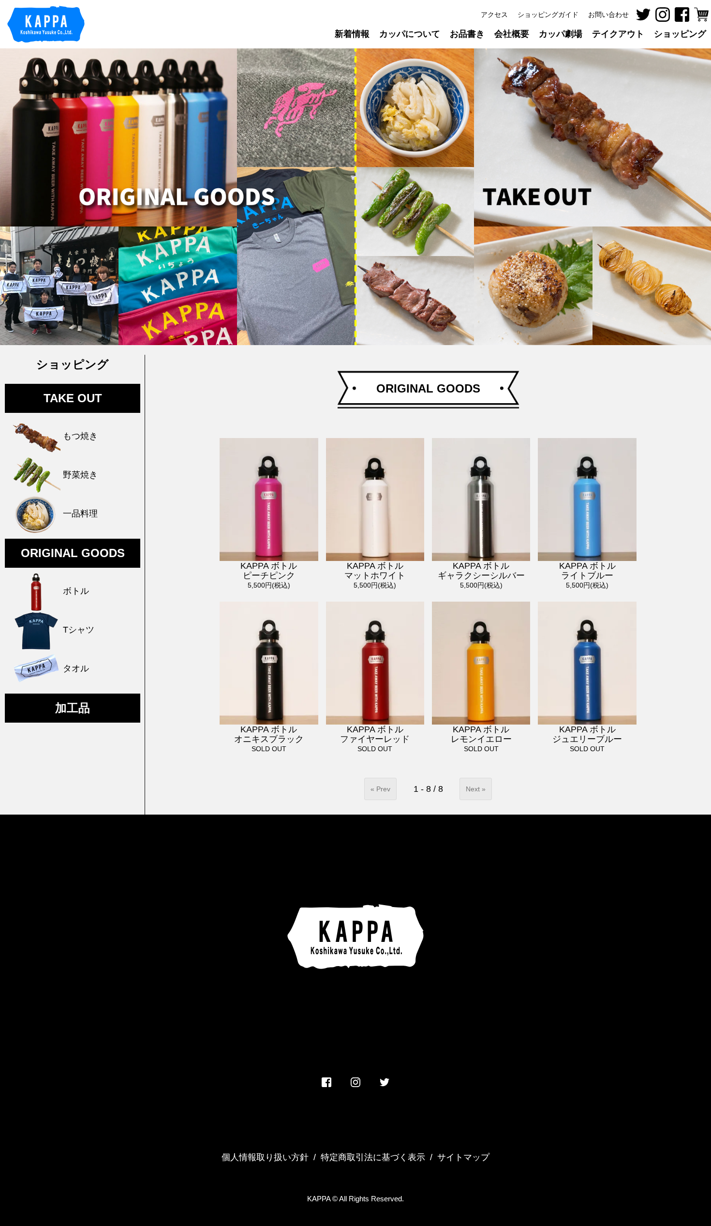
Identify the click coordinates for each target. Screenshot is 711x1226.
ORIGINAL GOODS (73, 553)
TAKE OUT (73, 398)
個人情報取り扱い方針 (265, 1157)
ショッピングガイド (548, 14)
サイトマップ (463, 1157)
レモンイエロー (481, 734)
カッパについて (409, 34)
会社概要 (511, 34)
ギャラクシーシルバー (481, 570)
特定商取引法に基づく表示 (373, 1157)
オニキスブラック (269, 734)
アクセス (494, 14)
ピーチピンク (268, 570)
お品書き (467, 34)
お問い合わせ (608, 14)
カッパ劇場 (560, 34)
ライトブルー (587, 570)
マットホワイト (374, 570)
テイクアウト (618, 34)
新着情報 (352, 34)
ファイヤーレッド (375, 734)
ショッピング (72, 364)
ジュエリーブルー (587, 734)
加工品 (72, 707)
